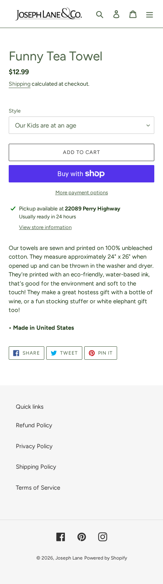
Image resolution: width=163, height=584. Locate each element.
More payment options (81, 192)
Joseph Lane (69, 558)
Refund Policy (34, 425)
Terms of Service (38, 487)
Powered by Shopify (105, 558)
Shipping (19, 84)
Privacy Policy (34, 446)
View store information (45, 227)
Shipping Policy (36, 466)
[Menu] (149, 14)
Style (15, 111)
